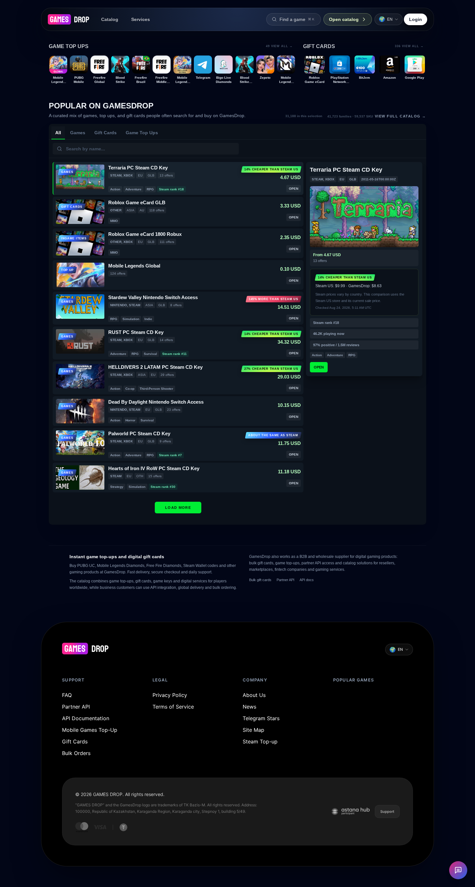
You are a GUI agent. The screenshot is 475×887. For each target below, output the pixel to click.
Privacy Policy (170, 695)
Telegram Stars (261, 718)
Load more (178, 507)
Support (387, 811)
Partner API (285, 580)
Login (415, 19)
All (58, 132)
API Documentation (85, 718)
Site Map (253, 730)
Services (140, 19)
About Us (254, 695)
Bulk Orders (76, 753)
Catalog (109, 19)
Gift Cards (105, 132)
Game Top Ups (142, 132)
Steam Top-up (260, 741)
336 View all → (409, 46)
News (249, 706)
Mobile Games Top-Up (89, 730)
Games (77, 132)
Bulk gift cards (260, 580)
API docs (307, 580)
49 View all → (279, 46)
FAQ (67, 695)
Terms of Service (173, 706)
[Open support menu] (458, 870)
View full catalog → (376, 116)
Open (319, 367)
